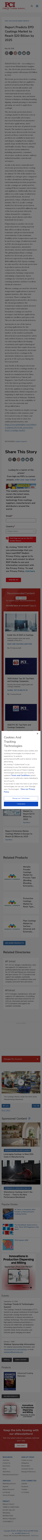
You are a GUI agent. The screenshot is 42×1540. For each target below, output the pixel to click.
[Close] (37, 733)
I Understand (21, 804)
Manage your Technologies (21, 798)
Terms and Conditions (20, 775)
